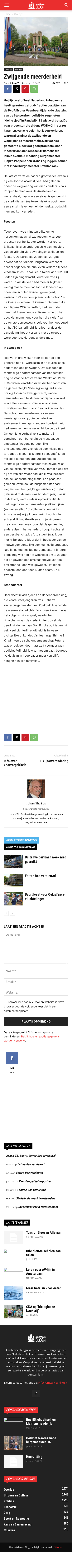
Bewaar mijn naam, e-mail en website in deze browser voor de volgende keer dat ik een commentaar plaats (34, 1006)
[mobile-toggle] (6, 5)
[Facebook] (8, 89)
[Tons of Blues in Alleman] (13, 1237)
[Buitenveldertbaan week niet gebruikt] (13, 862)
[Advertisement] (36, 692)
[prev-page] (6, 913)
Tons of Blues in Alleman (43, 1232)
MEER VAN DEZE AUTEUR (20, 847)
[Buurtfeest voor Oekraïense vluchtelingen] (13, 899)
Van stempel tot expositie (34, 1181)
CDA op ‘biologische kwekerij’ (40, 1309)
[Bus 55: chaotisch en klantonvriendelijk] (13, 1424)
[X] (16, 89)
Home (7, 14)
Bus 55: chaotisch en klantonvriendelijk (41, 1421)
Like (12, 1053)
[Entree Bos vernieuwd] (13, 880)
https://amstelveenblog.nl (36, 809)
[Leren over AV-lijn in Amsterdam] (13, 1274)
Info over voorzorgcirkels (15, 763)
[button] (66, 5)
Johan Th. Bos (17, 83)
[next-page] (12, 913)
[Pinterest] (25, 89)
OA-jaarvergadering (54, 761)
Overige (18, 14)
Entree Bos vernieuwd (40, 876)
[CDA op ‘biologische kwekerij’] (13, 1311)
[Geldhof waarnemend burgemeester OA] (13, 1443)
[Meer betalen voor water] (13, 1293)
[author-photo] (36, 798)
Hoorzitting (34, 1457)
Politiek (18, 69)
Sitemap (58, 1547)
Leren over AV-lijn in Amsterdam (40, 1271)
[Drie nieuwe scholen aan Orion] (13, 1256)
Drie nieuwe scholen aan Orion (43, 1253)
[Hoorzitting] (13, 1461)
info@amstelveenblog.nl (53, 1382)
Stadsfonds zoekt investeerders (35, 1198)
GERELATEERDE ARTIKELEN (21, 840)
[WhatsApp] (34, 89)
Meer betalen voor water (43, 1288)
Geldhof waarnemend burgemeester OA (41, 1440)
